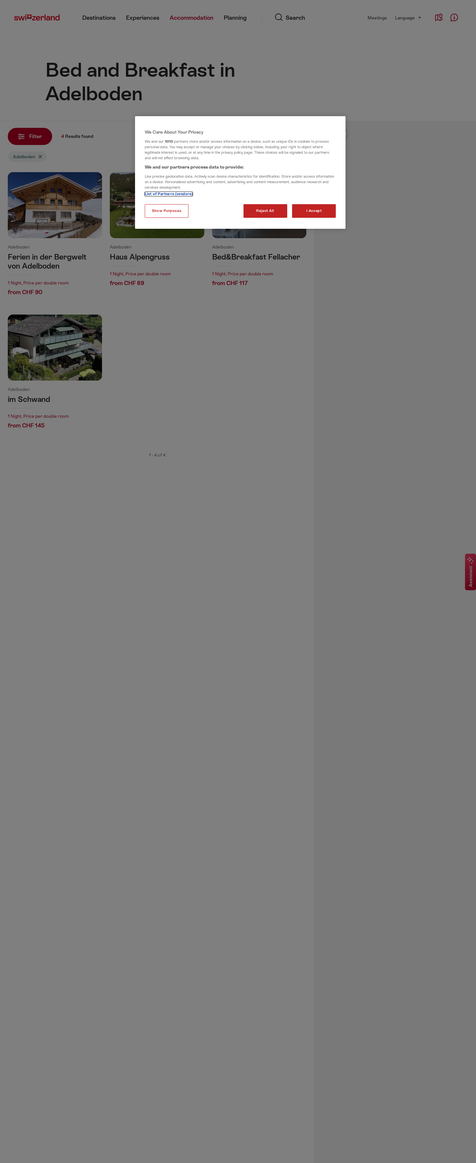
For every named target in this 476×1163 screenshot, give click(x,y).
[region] (240, 172)
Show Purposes (166, 211)
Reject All (265, 211)
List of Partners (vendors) (169, 194)
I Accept (314, 211)
